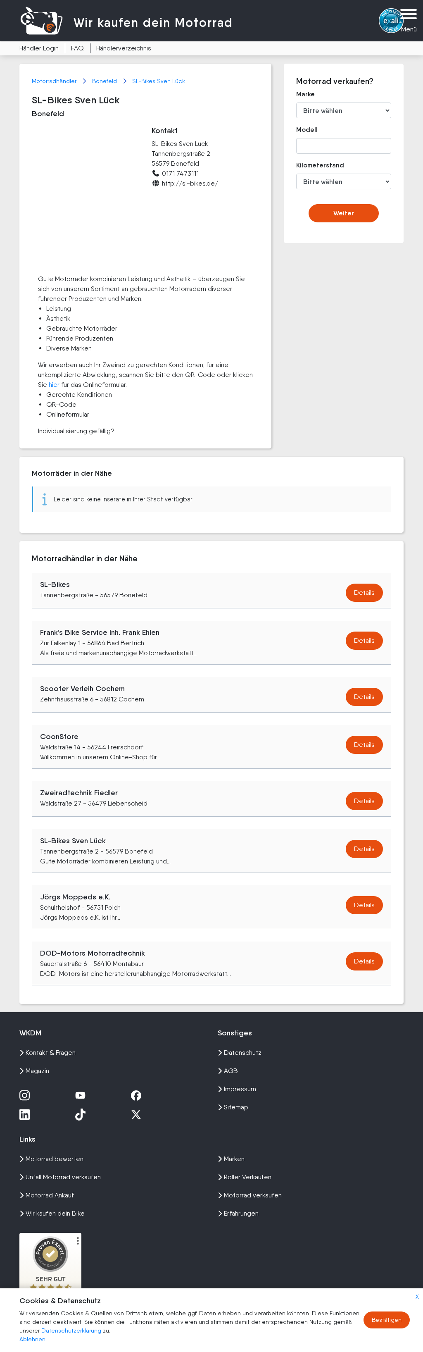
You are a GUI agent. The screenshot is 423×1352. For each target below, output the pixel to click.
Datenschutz (242, 1052)
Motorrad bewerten (54, 1159)
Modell (307, 130)
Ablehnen (32, 1339)
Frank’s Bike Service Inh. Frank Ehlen (99, 632)
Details (364, 592)
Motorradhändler (55, 81)
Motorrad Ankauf (50, 1195)
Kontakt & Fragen (51, 1052)
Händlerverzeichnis (123, 48)
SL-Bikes (55, 584)
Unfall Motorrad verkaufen (63, 1177)
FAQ (77, 48)
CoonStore (59, 736)
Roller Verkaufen (247, 1177)
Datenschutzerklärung (72, 1330)
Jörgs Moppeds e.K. (75, 896)
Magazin (37, 1071)
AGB (231, 1071)
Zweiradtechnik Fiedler (79, 792)
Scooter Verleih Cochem (82, 688)
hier (54, 385)
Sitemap (236, 1107)
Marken (234, 1159)
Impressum (240, 1089)
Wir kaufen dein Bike (55, 1213)
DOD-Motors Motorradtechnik (92, 953)
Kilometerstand (310, 165)
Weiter (343, 213)
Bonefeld (105, 81)
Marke (305, 94)
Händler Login (39, 48)
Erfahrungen (241, 1213)
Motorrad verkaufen (253, 1195)
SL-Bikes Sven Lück (158, 81)
